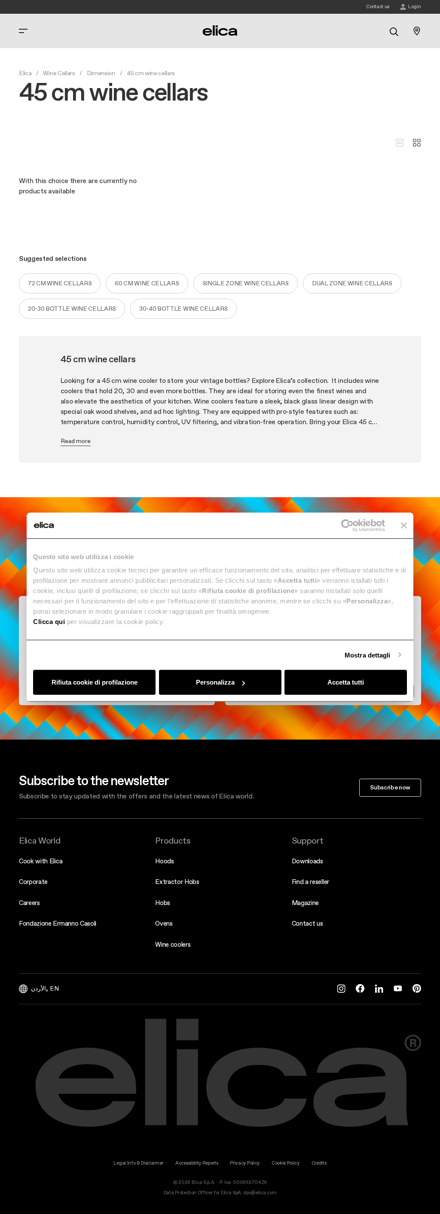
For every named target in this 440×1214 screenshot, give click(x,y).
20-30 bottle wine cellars (72, 308)
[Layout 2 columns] (416, 143)
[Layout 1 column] (399, 143)
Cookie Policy (285, 1163)
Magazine (305, 902)
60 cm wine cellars (147, 283)
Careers (29, 902)
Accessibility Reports (196, 1163)
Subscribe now (390, 787)
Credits (319, 1163)
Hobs (162, 902)
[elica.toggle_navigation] (23, 31)
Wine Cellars (59, 73)
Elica (25, 73)
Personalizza (215, 682)
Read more (76, 441)
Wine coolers (172, 944)
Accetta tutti (345, 682)
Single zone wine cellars (245, 283)
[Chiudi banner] (404, 525)
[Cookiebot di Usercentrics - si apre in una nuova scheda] (347, 525)
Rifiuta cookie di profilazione (95, 682)
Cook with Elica (40, 860)
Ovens (163, 923)
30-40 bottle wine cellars (183, 308)
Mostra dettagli (368, 654)
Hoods (164, 860)
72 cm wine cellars (60, 283)
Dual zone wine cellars (352, 283)
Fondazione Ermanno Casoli (57, 923)
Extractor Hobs (177, 881)
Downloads (307, 860)
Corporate (33, 881)
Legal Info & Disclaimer (138, 1163)
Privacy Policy (245, 1163)
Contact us (307, 923)
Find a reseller (310, 881)
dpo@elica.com (259, 1193)
